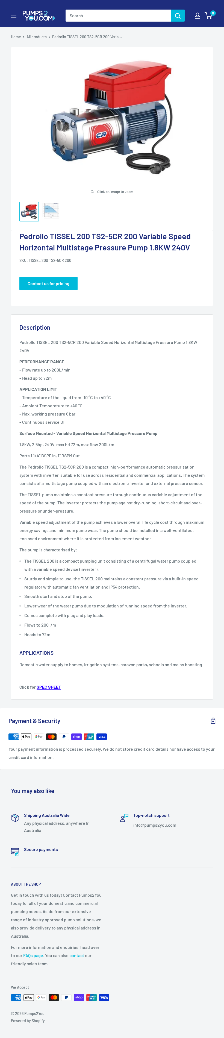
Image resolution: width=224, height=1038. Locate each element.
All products (36, 36)
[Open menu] (13, 16)
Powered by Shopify (28, 1020)
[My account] (197, 16)
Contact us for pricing (48, 283)
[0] (208, 15)
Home (16, 36)
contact (76, 955)
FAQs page (33, 955)
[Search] (178, 16)
